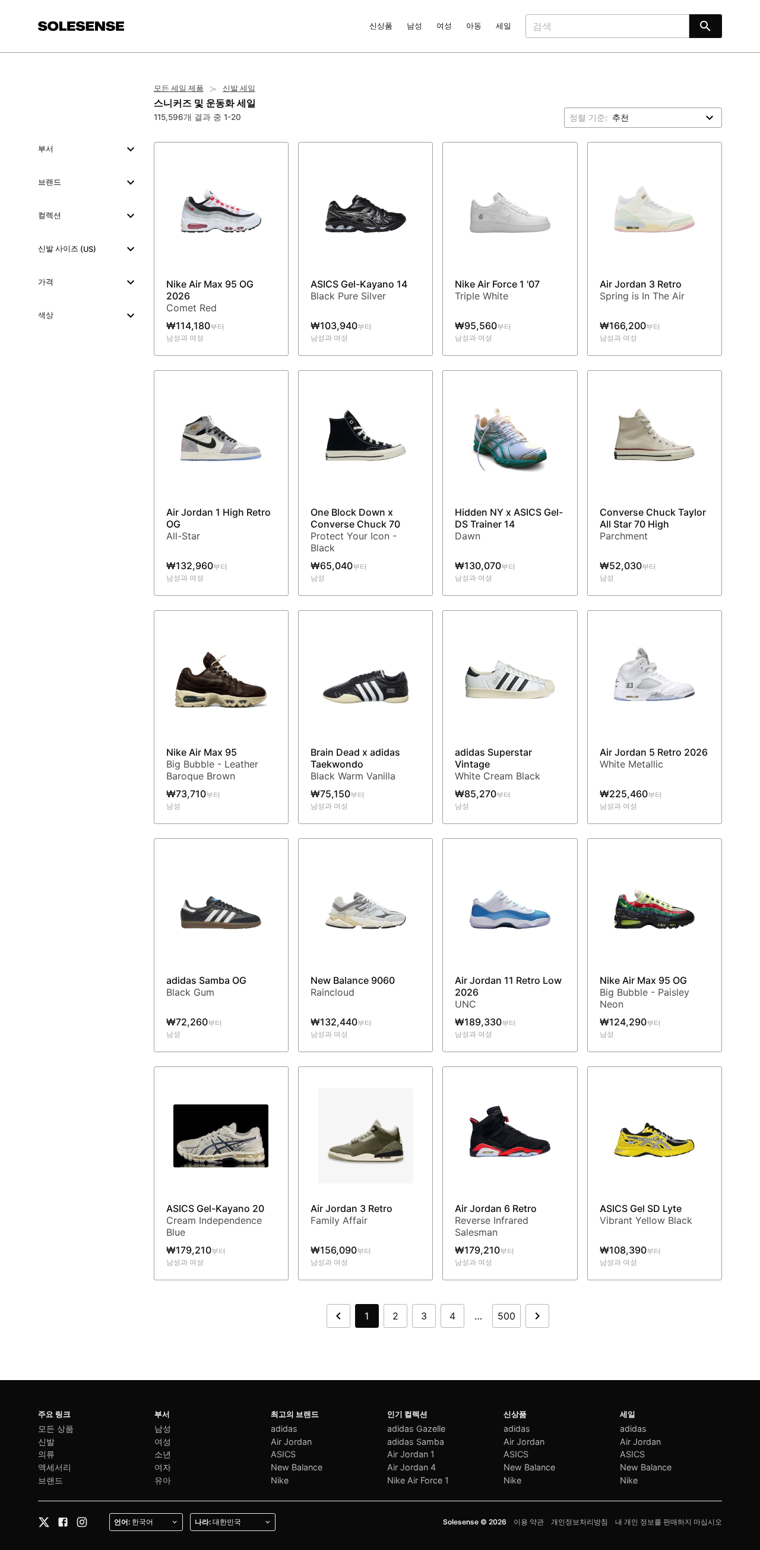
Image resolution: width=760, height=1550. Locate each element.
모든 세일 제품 (179, 88)
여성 (444, 25)
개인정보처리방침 (579, 1521)
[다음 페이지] (537, 1316)
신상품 (380, 25)
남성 (414, 25)
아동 (474, 25)
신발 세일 (239, 88)
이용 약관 (529, 1521)
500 (506, 1316)
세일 (503, 25)
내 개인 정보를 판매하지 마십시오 (668, 1521)
